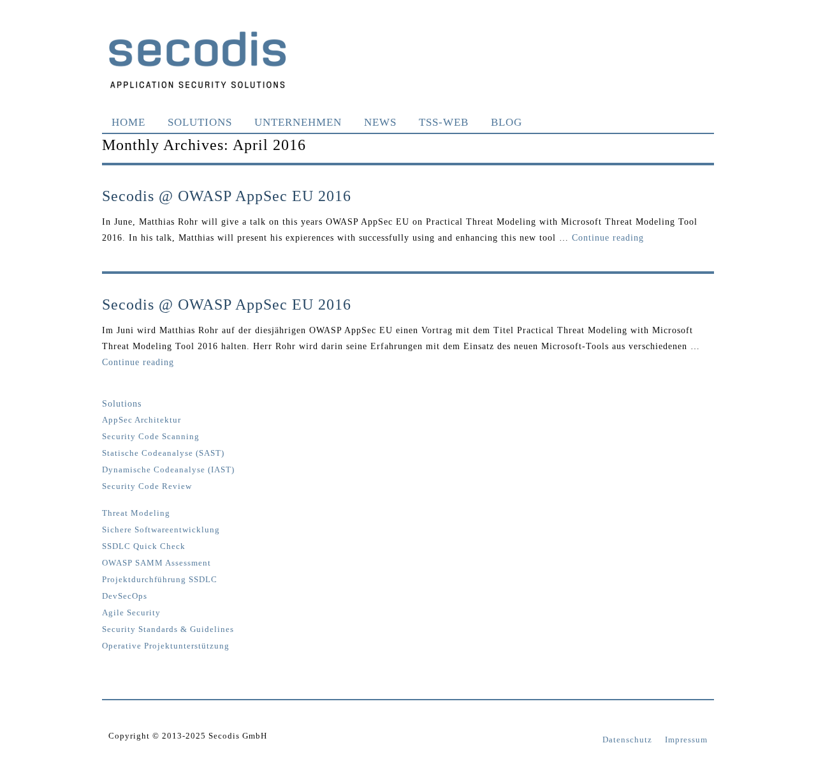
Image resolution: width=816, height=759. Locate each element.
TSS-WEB (444, 122)
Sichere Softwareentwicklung (161, 529)
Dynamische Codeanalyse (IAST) (168, 469)
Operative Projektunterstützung (165, 646)
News (380, 122)
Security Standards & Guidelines (168, 629)
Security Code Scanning (151, 436)
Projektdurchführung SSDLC (159, 579)
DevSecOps (124, 596)
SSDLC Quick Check (144, 546)
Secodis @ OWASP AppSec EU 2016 (226, 196)
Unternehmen (298, 122)
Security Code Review (147, 486)
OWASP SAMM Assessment (156, 563)
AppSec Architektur (141, 420)
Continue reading (608, 238)
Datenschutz (627, 739)
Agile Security (131, 612)
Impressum (686, 739)
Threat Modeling (136, 513)
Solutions (200, 122)
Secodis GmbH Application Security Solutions (197, 59)
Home (128, 122)
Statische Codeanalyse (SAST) (163, 453)
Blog (506, 122)
